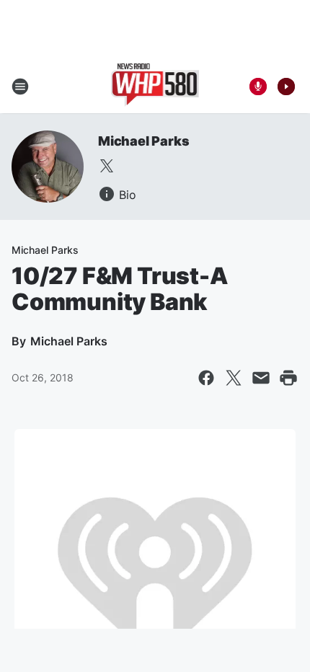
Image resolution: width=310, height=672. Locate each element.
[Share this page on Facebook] (206, 378)
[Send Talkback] (258, 86)
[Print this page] (288, 378)
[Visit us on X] (106, 165)
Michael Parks (143, 141)
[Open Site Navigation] (20, 86)
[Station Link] (155, 86)
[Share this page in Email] (261, 378)
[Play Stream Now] (286, 86)
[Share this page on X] (233, 378)
